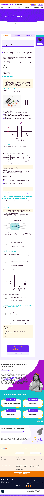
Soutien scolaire (18, 473)
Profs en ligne (13, 377)
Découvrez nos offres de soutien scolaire (18, 193)
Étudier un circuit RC (11, 414)
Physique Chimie (11, 23)
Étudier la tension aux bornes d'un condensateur (11, 403)
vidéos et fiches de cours (18, 380)
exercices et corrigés (9, 378)
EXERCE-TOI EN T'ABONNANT (7, 385)
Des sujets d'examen (40, 36)
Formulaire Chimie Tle (33, 403)
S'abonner (40, 44)
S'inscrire (26, 431)
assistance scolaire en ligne (6, 379)
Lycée (1, 23)
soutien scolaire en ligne (5, 370)
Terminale (5, 23)
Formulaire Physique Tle (33, 414)
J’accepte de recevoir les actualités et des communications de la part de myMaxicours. (13, 436)
